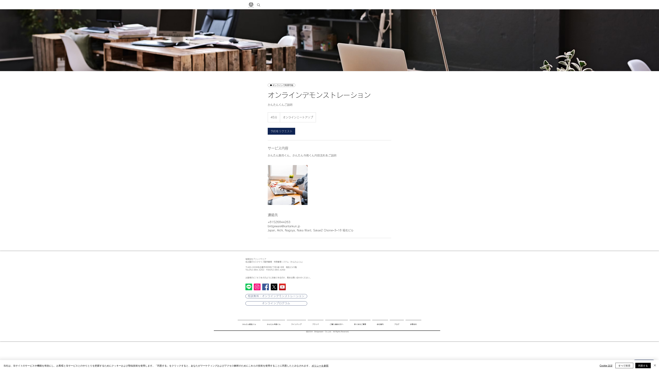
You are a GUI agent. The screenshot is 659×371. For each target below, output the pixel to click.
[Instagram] (257, 287)
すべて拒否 (624, 365)
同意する (643, 365)
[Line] (248, 287)
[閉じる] (655, 365)
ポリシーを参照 (320, 365)
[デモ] (288, 185)
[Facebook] (265, 287)
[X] (274, 287)
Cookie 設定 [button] (606, 365)
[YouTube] (282, 287)
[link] (281, 131)
